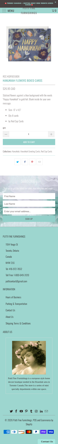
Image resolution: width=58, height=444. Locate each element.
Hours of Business (13, 297)
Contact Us (10, 310)
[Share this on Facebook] (25, 161)
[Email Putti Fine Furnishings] (46, 411)
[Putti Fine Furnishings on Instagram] (36, 411)
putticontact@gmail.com (16, 281)
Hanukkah (16, 151)
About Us (10, 317)
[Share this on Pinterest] (32, 161)
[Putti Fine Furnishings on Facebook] (16, 411)
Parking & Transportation (16, 304)
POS (35, 420)
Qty (4, 128)
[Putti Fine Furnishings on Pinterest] (26, 411)
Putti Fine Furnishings (29, 10)
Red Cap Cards (46, 151)
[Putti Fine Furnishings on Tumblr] (31, 411)
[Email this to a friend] (40, 161)
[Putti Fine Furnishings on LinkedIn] (41, 411)
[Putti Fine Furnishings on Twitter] (11, 411)
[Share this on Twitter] (17, 161)
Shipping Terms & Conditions (18, 323)
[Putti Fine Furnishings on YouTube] (21, 411)
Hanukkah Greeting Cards (30, 151)
